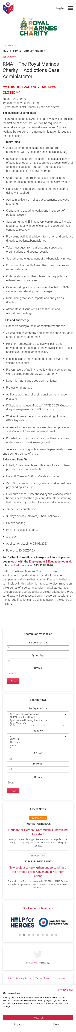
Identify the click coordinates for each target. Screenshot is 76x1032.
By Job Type (38, 655)
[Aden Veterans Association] (35, 714)
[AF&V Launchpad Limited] (35, 717)
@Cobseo (33, 963)
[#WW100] (35, 739)
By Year (38, 752)
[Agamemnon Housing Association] (35, 720)
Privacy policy (65, 989)
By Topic (38, 730)
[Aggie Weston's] (35, 723)
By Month (38, 763)
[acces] (35, 745)
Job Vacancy (9, 56)
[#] (35, 736)
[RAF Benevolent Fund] (54, 922)
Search (38, 668)
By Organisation (38, 642)
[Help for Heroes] (22, 922)
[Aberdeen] (35, 742)
